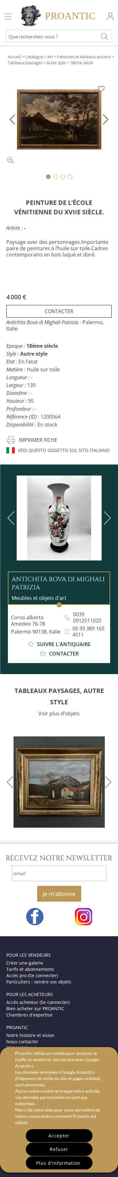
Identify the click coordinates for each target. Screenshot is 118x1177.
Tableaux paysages (25, 62)
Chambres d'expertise (29, 1015)
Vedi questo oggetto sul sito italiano (64, 450)
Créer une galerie (24, 963)
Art (50, 56)
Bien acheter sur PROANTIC (35, 1008)
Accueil (14, 56)
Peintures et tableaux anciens (84, 56)
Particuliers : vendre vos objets (38, 982)
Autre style (56, 62)
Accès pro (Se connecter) (32, 975)
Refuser (59, 1149)
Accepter (59, 1136)
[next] (106, 518)
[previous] (12, 518)
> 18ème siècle (80, 62)
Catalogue (34, 56)
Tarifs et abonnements (30, 969)
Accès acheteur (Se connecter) (38, 1002)
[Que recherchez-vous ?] (104, 36)
